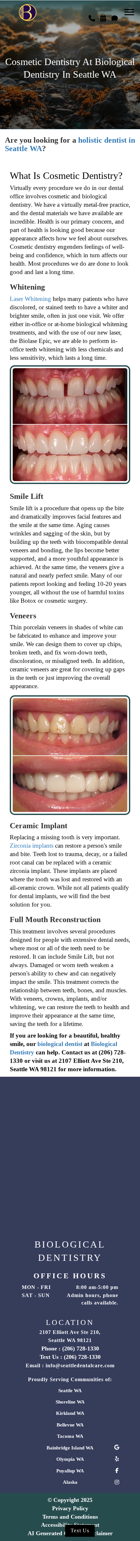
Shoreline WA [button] (70, 1401)
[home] (27, 9)
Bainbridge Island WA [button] (70, 1447)
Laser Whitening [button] (30, 298)
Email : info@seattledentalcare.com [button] (70, 1365)
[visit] (114, 16)
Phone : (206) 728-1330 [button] (70, 1348)
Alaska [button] (70, 1482)
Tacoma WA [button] (70, 1436)
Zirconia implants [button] (31, 845)
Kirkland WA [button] (70, 1413)
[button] (92, 16)
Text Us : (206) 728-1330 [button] (70, 1357)
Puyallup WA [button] (70, 1470)
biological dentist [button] (59, 1043)
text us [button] (80, 1530)
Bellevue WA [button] (70, 1424)
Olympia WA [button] (70, 1459)
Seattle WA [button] (70, 1390)
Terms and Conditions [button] (70, 1516)
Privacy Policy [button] (70, 1508)
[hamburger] (131, 9)
